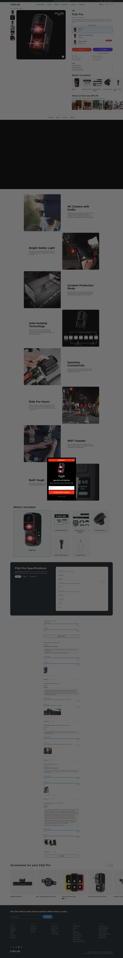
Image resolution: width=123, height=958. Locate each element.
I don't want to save (61, 496)
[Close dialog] (74, 460)
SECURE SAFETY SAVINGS (62, 492)
